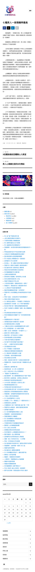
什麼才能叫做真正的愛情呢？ (12, 340)
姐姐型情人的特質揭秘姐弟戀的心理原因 (16, 391)
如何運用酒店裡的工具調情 (12, 324)
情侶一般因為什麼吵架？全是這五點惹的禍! (17, 360)
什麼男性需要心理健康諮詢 (12, 240)
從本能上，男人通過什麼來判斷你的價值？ (16, 263)
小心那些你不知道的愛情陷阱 (12, 288)
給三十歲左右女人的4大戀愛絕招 (13, 371)
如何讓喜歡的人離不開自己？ (12, 466)
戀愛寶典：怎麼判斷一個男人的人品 (14, 445)
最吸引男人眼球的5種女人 (11, 333)
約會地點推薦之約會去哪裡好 (12, 337)
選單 (30, 10)
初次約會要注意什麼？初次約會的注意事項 (16, 389)
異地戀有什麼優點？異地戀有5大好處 (15, 276)
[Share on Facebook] (4, 28)
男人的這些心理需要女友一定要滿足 (14, 258)
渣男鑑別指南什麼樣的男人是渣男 (14, 321)
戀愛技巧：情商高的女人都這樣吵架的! (15, 285)
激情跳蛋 (5, 543)
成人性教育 (9, 223)
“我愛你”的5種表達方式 (11, 373)
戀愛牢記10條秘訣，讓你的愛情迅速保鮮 (16, 407)
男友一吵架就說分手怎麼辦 (12, 441)
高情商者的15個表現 (10, 403)
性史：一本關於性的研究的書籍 (13, 344)
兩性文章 (19, 143)
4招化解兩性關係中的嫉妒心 (12, 238)
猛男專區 (5, 535)
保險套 (5, 555)
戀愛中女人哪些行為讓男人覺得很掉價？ (16, 265)
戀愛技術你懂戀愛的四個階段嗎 (13, 351)
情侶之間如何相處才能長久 (12, 299)
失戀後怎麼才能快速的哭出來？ (13, 387)
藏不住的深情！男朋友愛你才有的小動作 (16, 470)
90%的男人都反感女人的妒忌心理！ (15, 382)
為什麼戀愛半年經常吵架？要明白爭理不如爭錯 (18, 443)
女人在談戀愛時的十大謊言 (12, 398)
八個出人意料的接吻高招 (11, 396)
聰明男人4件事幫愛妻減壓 (11, 425)
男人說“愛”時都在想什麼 (11, 236)
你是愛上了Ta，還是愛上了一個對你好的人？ (17, 400)
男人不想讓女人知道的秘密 (12, 349)
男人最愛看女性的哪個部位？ (12, 245)
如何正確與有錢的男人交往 (12, 279)
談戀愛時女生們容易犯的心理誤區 (14, 436)
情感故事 (8, 220)
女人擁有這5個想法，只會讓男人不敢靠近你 (17, 301)
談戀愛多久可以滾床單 (10, 261)
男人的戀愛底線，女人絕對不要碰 (14, 328)
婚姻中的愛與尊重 (9, 461)
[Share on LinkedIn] (13, 28)
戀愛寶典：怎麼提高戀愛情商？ (13, 414)
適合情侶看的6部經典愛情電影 (13, 256)
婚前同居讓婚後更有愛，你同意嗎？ (14, 290)
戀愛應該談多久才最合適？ (12, 319)
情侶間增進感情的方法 (10, 385)
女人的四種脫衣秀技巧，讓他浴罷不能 (15, 452)
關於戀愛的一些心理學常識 (12, 434)
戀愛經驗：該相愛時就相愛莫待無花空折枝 (16, 394)
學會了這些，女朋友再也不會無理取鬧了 (16, 297)
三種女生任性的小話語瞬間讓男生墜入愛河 (16, 326)
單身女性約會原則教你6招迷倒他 (13, 270)
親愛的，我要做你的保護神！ (12, 457)
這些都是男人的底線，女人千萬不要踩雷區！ (17, 303)
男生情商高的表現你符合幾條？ (13, 312)
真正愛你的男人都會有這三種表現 (14, 267)
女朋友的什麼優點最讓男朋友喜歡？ (14, 254)
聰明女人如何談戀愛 (10, 454)
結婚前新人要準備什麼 (10, 367)
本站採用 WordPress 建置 (22, 569)
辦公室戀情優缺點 (9, 421)
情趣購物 (5, 531)
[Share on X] (8, 28)
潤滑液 (5, 547)
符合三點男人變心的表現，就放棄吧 (14, 468)
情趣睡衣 (5, 558)
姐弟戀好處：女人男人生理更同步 (14, 369)
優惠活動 (7, 211)
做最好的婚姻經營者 (10, 463)
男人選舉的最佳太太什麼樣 (12, 243)
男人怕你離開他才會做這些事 (12, 418)
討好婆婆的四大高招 (10, 346)
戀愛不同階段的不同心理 (11, 281)
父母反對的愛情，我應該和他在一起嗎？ (16, 283)
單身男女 (24, 143)
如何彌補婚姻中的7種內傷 (11, 272)
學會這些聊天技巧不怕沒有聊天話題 (14, 252)
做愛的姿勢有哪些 (9, 448)
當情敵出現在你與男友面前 (12, 430)
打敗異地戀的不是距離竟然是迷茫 (14, 423)
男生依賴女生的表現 (10, 358)
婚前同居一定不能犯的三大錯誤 (13, 335)
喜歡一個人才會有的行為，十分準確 (14, 439)
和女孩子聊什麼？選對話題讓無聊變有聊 (16, 306)
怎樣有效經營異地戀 (10, 274)
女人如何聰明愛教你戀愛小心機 (13, 412)
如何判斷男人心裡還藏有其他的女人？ (15, 432)
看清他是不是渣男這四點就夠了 (13, 380)
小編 (4, 143)
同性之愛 (5, 551)
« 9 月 (8, 523)
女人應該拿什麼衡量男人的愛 (12, 353)
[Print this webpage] (17, 28)
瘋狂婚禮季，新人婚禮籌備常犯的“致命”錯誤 (17, 376)
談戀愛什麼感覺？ (9, 409)
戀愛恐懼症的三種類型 (10, 416)
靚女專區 (5, 539)
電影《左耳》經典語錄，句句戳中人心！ (16, 331)
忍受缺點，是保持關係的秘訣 (12, 355)
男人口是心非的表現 (10, 427)
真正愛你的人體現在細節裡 (12, 450)
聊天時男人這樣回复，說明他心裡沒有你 (16, 378)
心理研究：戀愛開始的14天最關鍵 (14, 459)
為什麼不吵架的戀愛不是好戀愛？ (14, 342)
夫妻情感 (8, 218)
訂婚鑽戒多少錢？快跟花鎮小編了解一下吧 (16, 405)
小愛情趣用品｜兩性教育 (8, 569)
